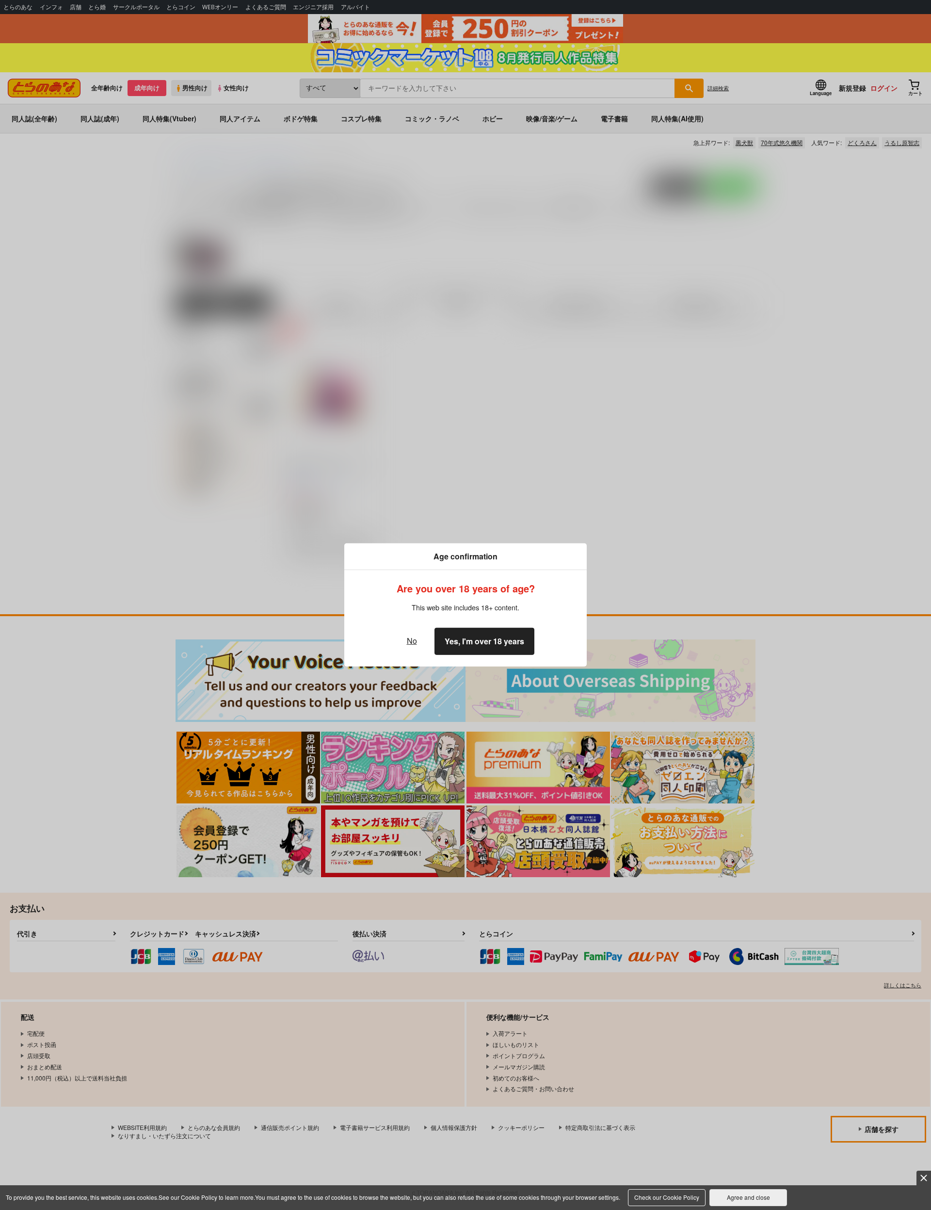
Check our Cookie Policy (666, 1197)
